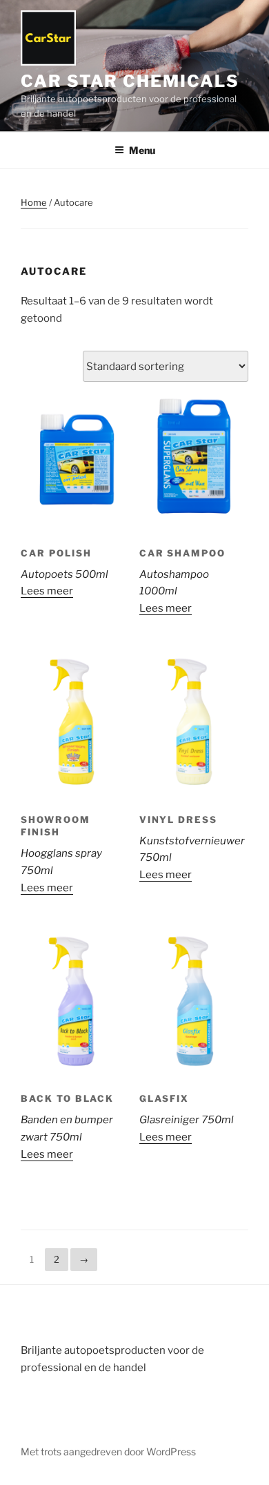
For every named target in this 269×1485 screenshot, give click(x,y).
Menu (142, 150)
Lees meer (47, 591)
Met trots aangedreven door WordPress (108, 1451)
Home (34, 202)
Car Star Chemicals (130, 81)
